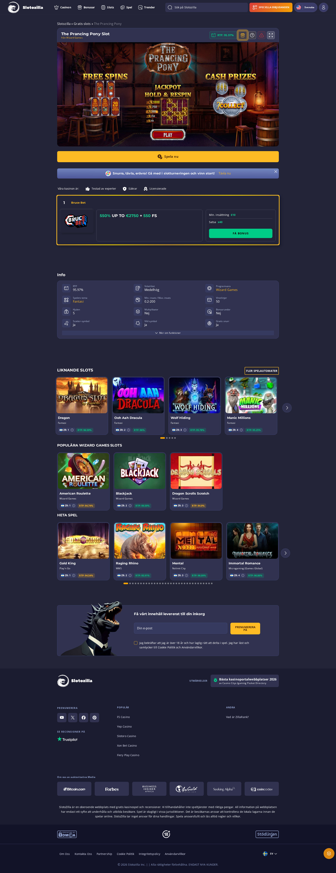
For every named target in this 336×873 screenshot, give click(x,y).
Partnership (104, 854)
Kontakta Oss (83, 854)
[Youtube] (61, 717)
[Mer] (329, 853)
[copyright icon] (187, 789)
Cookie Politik (125, 854)
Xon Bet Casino (127, 745)
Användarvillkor (175, 854)
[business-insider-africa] (149, 789)
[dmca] (67, 834)
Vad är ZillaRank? (237, 717)
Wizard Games (227, 290)
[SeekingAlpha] (224, 789)
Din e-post (144, 628)
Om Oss (65, 854)
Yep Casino (124, 726)
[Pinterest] (94, 717)
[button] (72, 430)
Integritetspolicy (149, 854)
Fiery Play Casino (128, 755)
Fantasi (78, 301)
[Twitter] (72, 717)
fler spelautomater (261, 371)
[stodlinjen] (267, 834)
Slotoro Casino (126, 736)
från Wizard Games (72, 37)
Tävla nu (225, 173)
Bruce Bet (78, 202)
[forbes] (112, 789)
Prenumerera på (245, 628)
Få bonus (241, 233)
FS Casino (123, 717)
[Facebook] (83, 717)
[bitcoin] (74, 789)
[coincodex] (262, 789)
